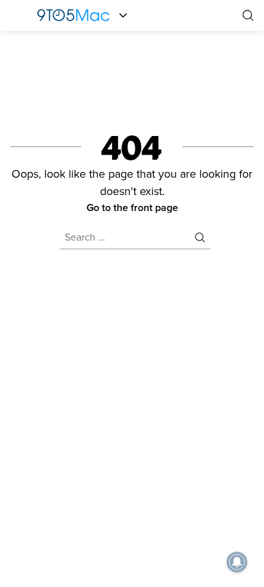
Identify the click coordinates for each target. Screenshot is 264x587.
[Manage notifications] (237, 562)
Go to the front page (132, 207)
